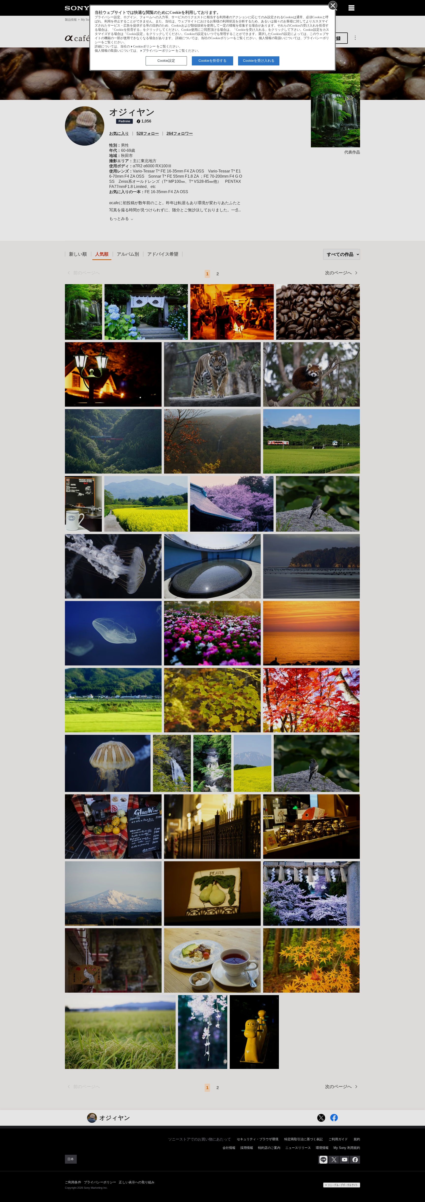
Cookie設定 (166, 60)
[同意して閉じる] (332, 5)
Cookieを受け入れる (258, 60)
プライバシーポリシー (159, 50)
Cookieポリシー (144, 46)
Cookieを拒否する (212, 60)
